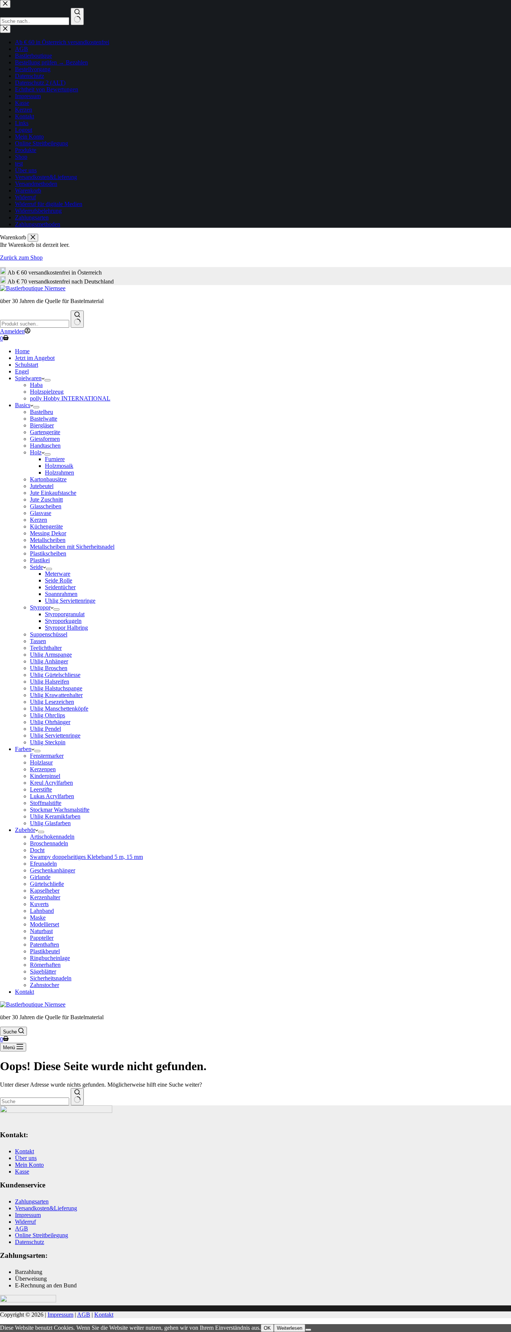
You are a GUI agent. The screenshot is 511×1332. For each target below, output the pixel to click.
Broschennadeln (49, 843)
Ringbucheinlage (50, 958)
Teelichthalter (46, 648)
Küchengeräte (46, 526)
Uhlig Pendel (45, 729)
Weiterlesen (289, 1328)
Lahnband (42, 911)
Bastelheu (41, 412)
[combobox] (34, 324)
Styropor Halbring (66, 627)
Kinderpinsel (45, 776)
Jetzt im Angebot (35, 358)
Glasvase (40, 513)
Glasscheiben (45, 506)
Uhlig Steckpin (47, 742)
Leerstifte (41, 789)
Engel (22, 371)
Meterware (57, 573)
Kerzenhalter (45, 897)
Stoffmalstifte (45, 803)
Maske (38, 917)
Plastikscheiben (48, 553)
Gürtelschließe (47, 884)
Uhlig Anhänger (49, 661)
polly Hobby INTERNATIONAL (70, 398)
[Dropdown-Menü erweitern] (48, 380)
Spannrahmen (61, 594)
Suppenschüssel (48, 634)
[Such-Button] (77, 319)
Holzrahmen (59, 472)
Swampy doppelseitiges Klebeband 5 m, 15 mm (86, 857)
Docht (37, 850)
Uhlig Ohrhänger (50, 722)
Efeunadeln (43, 863)
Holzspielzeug (47, 391)
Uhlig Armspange (51, 654)
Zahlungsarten (32, 1201)
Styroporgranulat (65, 614)
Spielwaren (28, 378)
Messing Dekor (48, 533)
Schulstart (26, 364)
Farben (23, 749)
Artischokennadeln (52, 836)
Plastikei (40, 560)
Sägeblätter (43, 971)
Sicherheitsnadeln (50, 978)
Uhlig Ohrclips (47, 715)
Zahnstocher (44, 985)
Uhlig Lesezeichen (52, 702)
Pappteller (41, 938)
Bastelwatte (43, 418)
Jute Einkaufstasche (53, 493)
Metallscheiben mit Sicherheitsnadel (72, 547)
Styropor (40, 607)
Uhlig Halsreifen (49, 681)
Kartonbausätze (48, 479)
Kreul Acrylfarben (51, 782)
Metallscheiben (47, 540)
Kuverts (39, 904)
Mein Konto (29, 1165)
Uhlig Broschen (48, 668)
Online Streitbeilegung (41, 1235)
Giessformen (45, 439)
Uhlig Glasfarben (50, 823)
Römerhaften (45, 965)
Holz (36, 452)
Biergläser (42, 425)
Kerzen (38, 520)
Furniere (55, 459)
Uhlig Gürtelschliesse (55, 675)
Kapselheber (44, 890)
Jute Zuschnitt (46, 499)
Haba (36, 385)
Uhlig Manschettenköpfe (59, 708)
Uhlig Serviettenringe (70, 600)
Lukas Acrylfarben (52, 796)
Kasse (22, 1171)
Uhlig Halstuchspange (56, 688)
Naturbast (41, 931)
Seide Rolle (58, 580)
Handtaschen (45, 445)
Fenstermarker (47, 756)
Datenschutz (29, 1242)
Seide (36, 567)
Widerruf (25, 1222)
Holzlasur (41, 762)
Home (22, 351)
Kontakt (24, 992)
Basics (22, 405)
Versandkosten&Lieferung (46, 1208)
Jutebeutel (41, 486)
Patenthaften (44, 944)
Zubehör (25, 830)
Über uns (26, 1158)
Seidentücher (60, 587)
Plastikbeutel (45, 951)
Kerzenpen (43, 769)
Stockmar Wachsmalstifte (59, 809)
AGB (21, 1228)
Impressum (28, 1215)
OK (267, 1328)
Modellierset (44, 924)
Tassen (38, 641)
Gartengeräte (45, 432)
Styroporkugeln (63, 621)
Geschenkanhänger (52, 870)
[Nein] (308, 1330)
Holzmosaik (59, 466)
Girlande (40, 877)
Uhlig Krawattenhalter (56, 695)
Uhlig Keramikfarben (55, 816)
